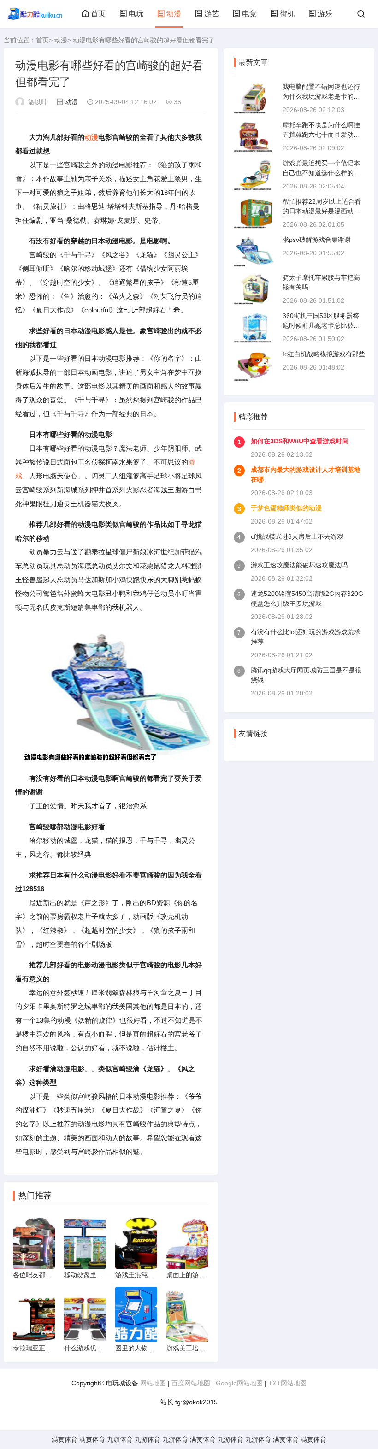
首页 (98, 14)
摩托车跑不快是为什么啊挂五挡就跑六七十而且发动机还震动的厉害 (321, 134)
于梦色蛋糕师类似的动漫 (286, 508)
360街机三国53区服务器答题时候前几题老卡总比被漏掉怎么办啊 (321, 325)
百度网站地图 (190, 1383)
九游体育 (120, 1439)
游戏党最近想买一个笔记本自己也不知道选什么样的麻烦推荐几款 (321, 172)
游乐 (325, 14)
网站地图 (153, 1383)
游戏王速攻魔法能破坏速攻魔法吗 (299, 565)
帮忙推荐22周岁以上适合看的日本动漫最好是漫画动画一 (322, 211)
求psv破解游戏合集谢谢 (317, 239)
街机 (287, 14)
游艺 (211, 14)
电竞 (249, 14)
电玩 (136, 14)
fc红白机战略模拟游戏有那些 (324, 354)
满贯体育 (64, 1439)
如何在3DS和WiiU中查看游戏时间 (299, 441)
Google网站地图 (239, 1383)
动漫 (173, 14)
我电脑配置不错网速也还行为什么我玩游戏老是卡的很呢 (321, 96)
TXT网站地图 (287, 1383)
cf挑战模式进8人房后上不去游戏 (297, 536)
